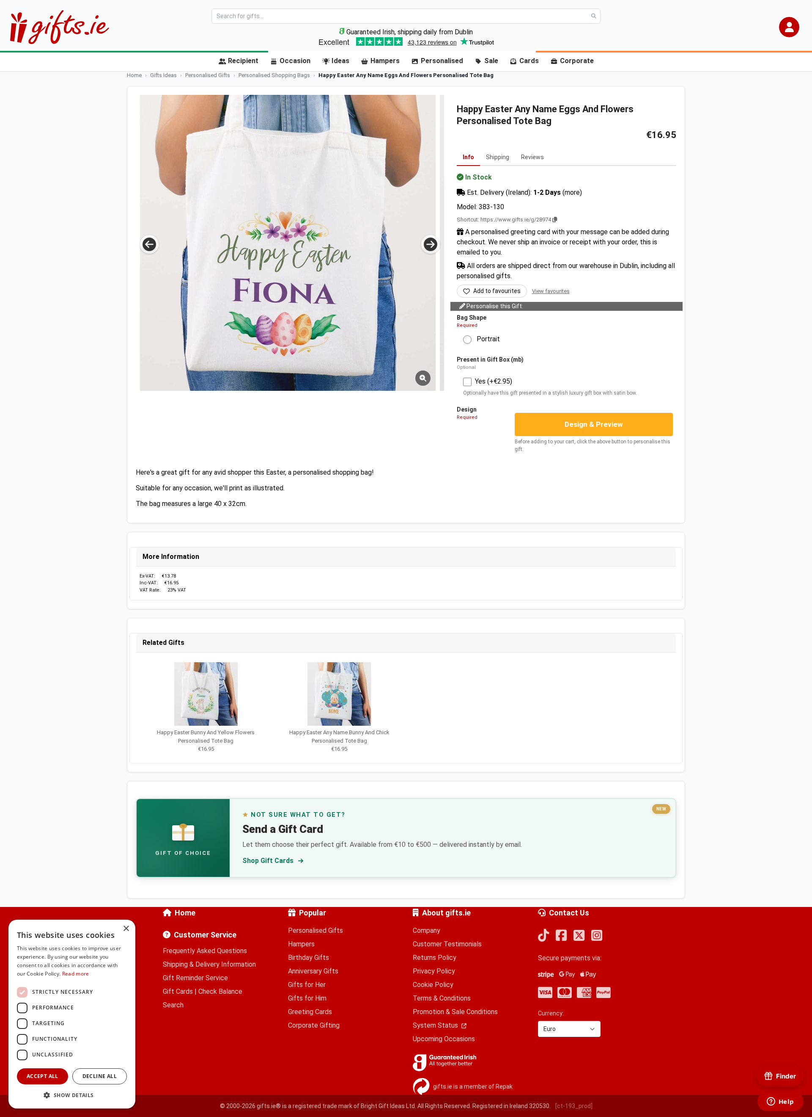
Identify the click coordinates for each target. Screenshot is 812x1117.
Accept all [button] (42, 1076)
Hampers (385, 61)
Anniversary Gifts (313, 971)
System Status (436, 1025)
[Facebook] (561, 936)
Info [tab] (468, 157)
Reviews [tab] (532, 157)
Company (426, 930)
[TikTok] (543, 936)
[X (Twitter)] (578, 936)
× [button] (126, 929)
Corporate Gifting (314, 1025)
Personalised (442, 61)
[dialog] (71, 1014)
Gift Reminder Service (195, 978)
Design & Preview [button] (594, 424)
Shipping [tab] (497, 157)
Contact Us (569, 912)
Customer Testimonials (447, 944)
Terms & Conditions (442, 998)
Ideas (340, 61)
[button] (789, 27)
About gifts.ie (446, 912)
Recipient (243, 61)
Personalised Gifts (315, 930)
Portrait (486, 339)
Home (185, 912)
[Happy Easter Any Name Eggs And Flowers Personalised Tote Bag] (187, 243)
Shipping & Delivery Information (209, 964)
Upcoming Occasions (444, 1039)
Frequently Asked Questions (205, 951)
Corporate (577, 61)
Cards (529, 61)
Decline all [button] (99, 1076)
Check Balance (220, 991)
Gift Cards (178, 991)
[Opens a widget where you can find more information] (780, 1102)
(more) (572, 192)
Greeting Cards (310, 1012)
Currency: (551, 1013)
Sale (491, 61)
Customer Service (205, 934)
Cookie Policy (433, 985)
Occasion (295, 61)
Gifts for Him (307, 998)
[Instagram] (596, 936)
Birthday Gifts (308, 958)
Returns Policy (434, 958)
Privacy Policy (434, 971)
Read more (75, 973)
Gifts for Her (307, 985)
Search (173, 1005)
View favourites (551, 291)
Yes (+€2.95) (493, 381)
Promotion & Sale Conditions (455, 1012)
